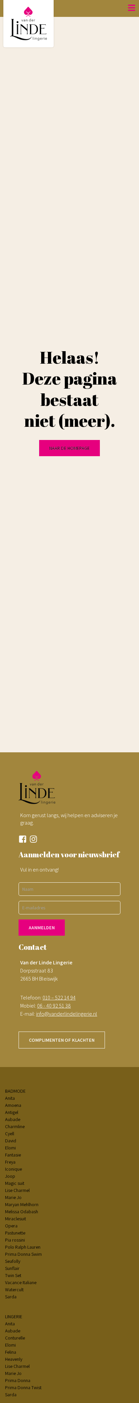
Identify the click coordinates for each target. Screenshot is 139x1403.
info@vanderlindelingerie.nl (66, 1013)
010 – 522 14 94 (59, 997)
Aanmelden (42, 928)
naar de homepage (69, 448)
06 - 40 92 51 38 (54, 1005)
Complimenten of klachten (61, 1040)
